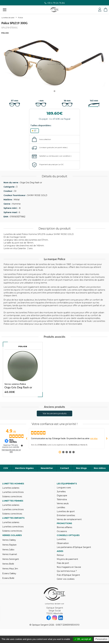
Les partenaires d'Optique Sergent (74, 547)
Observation (63, 543)
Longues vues (64, 487)
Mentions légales (24, 468)
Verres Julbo (8, 549)
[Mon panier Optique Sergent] (105, 9)
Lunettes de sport (66, 511)
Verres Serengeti (10, 559)
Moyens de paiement (67, 559)
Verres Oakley (9, 540)
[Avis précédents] (27, 439)
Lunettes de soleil (7, 18)
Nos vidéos (100, 468)
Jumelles (61, 491)
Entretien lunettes (66, 515)
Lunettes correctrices (13, 492)
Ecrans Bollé (8, 578)
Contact (64, 468)
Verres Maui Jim (10, 568)
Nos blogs (81, 468)
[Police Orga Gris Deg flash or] (23, 369)
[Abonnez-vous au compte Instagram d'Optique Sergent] (54, 618)
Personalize (101, 639)
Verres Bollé (8, 564)
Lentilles (61, 507)
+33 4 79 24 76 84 (56, 4)
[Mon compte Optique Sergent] (100, 9)
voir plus (94, 438)
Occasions (62, 531)
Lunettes (61, 539)
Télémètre (62, 499)
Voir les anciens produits (54, 413)
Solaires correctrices (12, 496)
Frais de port (63, 563)
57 (35, 130)
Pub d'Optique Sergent (68, 575)
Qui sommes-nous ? (67, 571)
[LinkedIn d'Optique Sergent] (60, 618)
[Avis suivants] (107, 439)
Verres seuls (63, 503)
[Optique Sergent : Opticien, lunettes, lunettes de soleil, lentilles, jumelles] (54, 9)
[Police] (22, 346)
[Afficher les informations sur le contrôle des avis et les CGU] (22, 445)
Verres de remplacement (69, 519)
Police (20, 17)
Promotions (64, 523)
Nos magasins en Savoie (69, 567)
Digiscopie (62, 495)
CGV (5, 468)
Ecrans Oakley (9, 573)
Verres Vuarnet (9, 554)
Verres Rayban (9, 544)
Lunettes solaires (10, 488)
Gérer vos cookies (65, 579)
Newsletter (47, 468)
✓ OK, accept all (83, 639)
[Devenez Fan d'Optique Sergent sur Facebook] (48, 618)
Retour (60, 555)
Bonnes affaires (64, 527)
